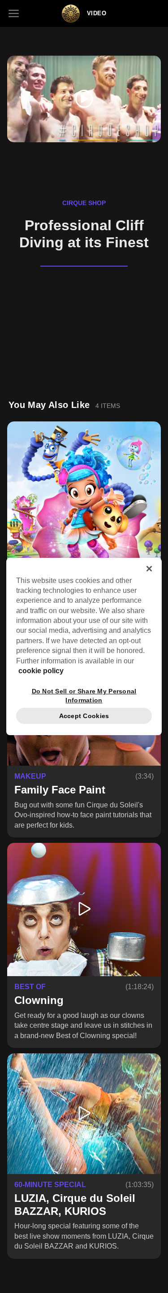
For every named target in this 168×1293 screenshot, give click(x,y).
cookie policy (41, 671)
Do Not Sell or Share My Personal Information (84, 695)
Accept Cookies (84, 715)
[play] (84, 99)
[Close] (149, 569)
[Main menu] (13, 13)
